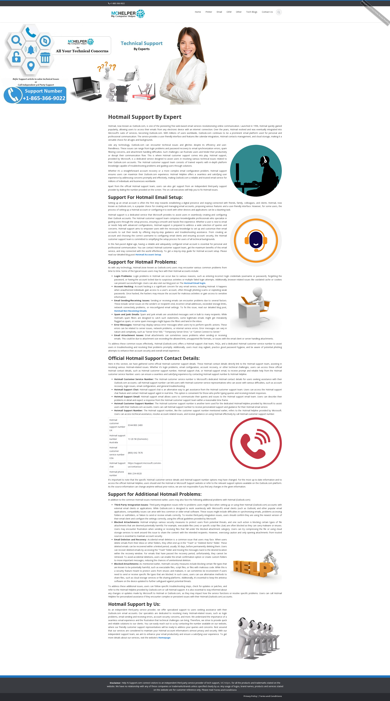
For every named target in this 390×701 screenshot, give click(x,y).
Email (219, 11)
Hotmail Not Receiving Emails (130, 310)
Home (198, 11)
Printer (209, 11)
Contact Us (267, 11)
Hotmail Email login (194, 283)
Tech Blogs (251, 11)
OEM (229, 11)
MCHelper (225, 682)
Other (239, 11)
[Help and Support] (128, 13)
